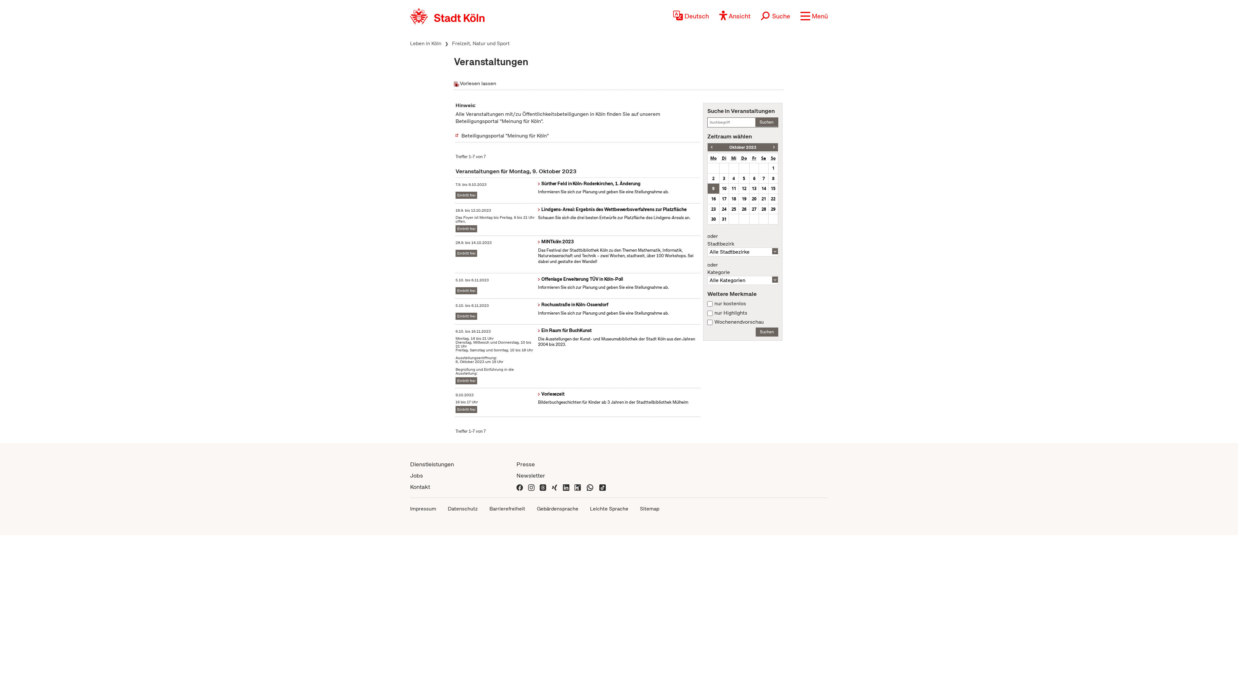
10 (724, 188)
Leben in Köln (425, 43)
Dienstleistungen (432, 464)
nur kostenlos (730, 303)
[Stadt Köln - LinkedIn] (566, 486)
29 (773, 209)
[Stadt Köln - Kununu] (578, 486)
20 (754, 199)
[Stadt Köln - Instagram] (531, 486)
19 (744, 199)
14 (763, 188)
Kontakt (420, 486)
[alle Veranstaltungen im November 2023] (774, 147)
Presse (525, 464)
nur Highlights (730, 313)
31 (724, 219)
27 (754, 209)
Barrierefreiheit (507, 508)
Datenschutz (463, 508)
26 (744, 209)
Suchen (766, 122)
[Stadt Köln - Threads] (543, 486)
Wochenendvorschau (739, 322)
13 (754, 188)
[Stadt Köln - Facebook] (519, 486)
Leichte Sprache (609, 508)
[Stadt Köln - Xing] (554, 486)
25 (734, 209)
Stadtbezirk (720, 240)
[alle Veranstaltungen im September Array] (712, 147)
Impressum (423, 508)
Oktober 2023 (742, 147)
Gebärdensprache (557, 508)
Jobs (416, 475)
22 (773, 199)
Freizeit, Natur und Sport (481, 43)
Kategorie (718, 269)
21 (763, 199)
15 (773, 188)
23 (713, 209)
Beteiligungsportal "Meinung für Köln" (505, 135)
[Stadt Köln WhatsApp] (590, 486)
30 (713, 219)
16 (713, 199)
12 (744, 188)
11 (734, 188)
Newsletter (530, 475)
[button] (814, 16)
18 (734, 199)
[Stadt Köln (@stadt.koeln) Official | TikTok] (602, 486)
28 (763, 209)
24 (724, 209)
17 (724, 199)
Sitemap (649, 508)
